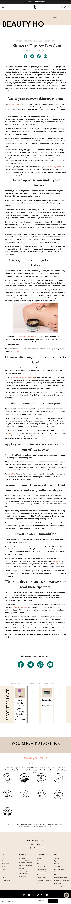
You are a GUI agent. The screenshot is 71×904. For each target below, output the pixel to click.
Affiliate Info (23, 868)
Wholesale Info (23, 876)
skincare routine (15, 104)
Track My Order (58, 866)
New (3, 858)
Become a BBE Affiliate (26, 865)
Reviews (39, 875)
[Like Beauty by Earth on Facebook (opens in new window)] (33, 895)
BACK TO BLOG (52, 683)
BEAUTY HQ (23, 24)
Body (3, 866)
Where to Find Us (7, 880)
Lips (3, 875)
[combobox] (58, 17)
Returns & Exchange (60, 869)
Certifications (41, 866)
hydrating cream (54, 167)
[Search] (62, 7)
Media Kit (39, 885)
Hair (3, 872)
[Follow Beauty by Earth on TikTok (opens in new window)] (29, 895)
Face (3, 869)
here (18, 351)
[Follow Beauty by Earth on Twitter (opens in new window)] (37, 895)
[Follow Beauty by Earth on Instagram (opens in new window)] (24, 895)
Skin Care (28, 41)
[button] (68, 7)
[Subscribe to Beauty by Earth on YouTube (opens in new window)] (46, 895)
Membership (23, 858)
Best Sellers (5, 864)
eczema (14, 607)
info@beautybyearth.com (35, 848)
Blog (38, 861)
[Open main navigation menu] (3, 7)
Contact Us (57, 858)
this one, (12, 433)
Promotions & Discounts (61, 880)
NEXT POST (36, 683)
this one (29, 237)
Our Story (40, 858)
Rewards (56, 864)
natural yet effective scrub (24, 377)
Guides (19, 41)
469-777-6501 (35, 844)
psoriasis (23, 607)
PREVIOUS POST (19, 683)
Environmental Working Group (44, 881)
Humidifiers (57, 561)
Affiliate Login (23, 871)
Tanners (4, 861)
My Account (58, 861)
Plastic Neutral (41, 872)
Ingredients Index (42, 869)
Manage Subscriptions (60, 877)
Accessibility (58, 886)
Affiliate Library (24, 873)
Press (38, 864)
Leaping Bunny (41, 877)
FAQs (56, 875)
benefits (11, 474)
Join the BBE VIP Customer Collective (25, 861)
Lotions (8, 172)
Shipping (56, 872)
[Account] (65, 7)
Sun (3, 877)
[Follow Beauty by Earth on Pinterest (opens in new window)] (42, 895)
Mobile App (57, 883)
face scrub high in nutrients (29, 337)
